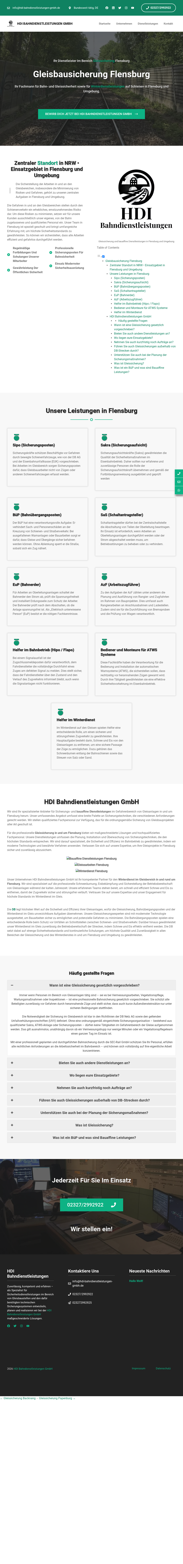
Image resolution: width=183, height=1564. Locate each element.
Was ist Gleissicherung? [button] (94, 1125)
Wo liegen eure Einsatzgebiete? (133, 338)
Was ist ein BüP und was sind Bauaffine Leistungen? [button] (94, 1137)
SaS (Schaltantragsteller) (130, 291)
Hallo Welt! (136, 1281)
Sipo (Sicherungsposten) (129, 278)
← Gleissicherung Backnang (18, 1398)
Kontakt (168, 23)
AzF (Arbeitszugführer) (128, 299)
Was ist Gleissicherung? (129, 363)
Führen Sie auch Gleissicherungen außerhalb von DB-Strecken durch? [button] (94, 1100)
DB (14, 909)
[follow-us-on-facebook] (8, 1325)
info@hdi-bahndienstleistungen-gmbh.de (36, 7)
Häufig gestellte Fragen (132, 320)
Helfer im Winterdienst (128, 312)
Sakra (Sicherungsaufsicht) (131, 282)
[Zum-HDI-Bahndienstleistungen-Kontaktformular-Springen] (179, 482)
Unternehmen (124, 23)
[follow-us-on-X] (15, 1325)
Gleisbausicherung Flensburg (123, 261)
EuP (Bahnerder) (124, 295)
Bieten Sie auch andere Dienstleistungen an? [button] (94, 1063)
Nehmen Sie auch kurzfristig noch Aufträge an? (144, 342)
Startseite (104, 23)
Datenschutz (163, 1368)
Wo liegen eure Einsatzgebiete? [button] (94, 1075)
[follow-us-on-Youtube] (27, 1325)
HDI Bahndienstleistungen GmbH (45, 23)
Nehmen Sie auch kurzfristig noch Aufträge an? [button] (94, 1088)
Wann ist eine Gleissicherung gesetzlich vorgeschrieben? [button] (94, 985)
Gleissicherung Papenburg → (57, 1398)
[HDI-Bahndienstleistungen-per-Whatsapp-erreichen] (179, 490)
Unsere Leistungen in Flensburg (129, 273)
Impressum (138, 1368)
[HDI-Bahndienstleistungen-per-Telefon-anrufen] (179, 473)
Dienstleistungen (148, 23)
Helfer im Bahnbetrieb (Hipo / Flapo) (137, 303)
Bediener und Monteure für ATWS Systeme (140, 308)
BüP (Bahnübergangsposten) (132, 286)
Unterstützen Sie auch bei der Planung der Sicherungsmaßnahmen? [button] (94, 1113)
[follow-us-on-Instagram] (21, 1325)
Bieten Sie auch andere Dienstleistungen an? (142, 333)
